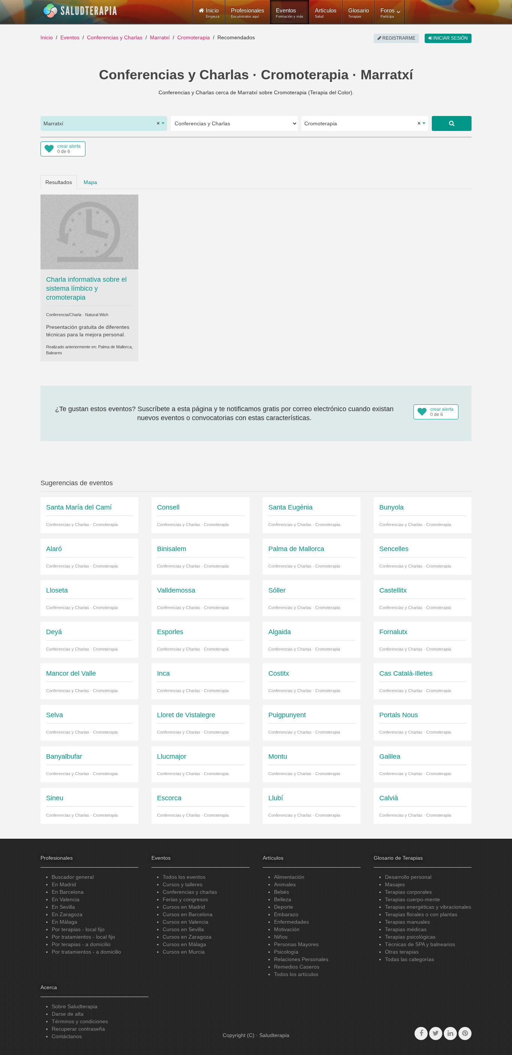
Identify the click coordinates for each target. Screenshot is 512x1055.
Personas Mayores (296, 944)
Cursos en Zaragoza (187, 937)
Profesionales (247, 12)
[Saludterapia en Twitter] (435, 1033)
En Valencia (65, 899)
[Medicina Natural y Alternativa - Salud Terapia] (80, 11)
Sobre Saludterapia (74, 1006)
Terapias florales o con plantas (421, 914)
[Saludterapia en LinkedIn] (450, 1033)
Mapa (90, 182)
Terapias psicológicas (410, 937)
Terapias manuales (407, 922)
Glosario (358, 12)
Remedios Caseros (296, 967)
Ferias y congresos (185, 899)
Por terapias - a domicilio (81, 944)
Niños (280, 937)
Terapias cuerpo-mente (412, 899)
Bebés (281, 892)
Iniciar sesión (450, 38)
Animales (285, 884)
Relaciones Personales (301, 959)
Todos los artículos (296, 974)
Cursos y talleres (182, 884)
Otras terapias (402, 952)
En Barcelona (68, 892)
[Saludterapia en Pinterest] (465, 1033)
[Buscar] (452, 123)
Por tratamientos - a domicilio (86, 952)
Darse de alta (68, 1014)
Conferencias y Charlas (114, 37)
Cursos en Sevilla (183, 929)
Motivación (286, 929)
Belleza (282, 899)
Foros (387, 12)
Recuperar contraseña (78, 1029)
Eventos (289, 12)
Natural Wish (96, 314)
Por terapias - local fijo (78, 929)
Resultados (58, 182)
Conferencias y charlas (190, 892)
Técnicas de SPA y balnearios (420, 944)
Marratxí (160, 37)
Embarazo (286, 914)
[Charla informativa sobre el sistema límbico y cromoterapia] (89, 231)
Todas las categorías (409, 959)
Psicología (286, 952)
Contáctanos (67, 1036)
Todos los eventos (184, 877)
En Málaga (64, 922)
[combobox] (103, 123)
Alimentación (289, 877)
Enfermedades (291, 922)
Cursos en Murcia (184, 952)
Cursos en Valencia (185, 922)
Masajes (395, 884)
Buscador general (73, 877)
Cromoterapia (193, 37)
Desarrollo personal (408, 877)
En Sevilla (63, 907)
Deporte (283, 907)
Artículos (326, 12)
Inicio (46, 37)
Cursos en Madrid (184, 907)
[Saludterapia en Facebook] (421, 1033)
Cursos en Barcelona (188, 914)
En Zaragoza (67, 914)
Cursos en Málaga (184, 944)
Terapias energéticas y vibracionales (428, 907)
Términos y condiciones (80, 1021)
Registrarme (398, 38)
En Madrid (64, 884)
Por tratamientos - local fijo (83, 937)
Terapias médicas (406, 929)
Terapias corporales (408, 892)
